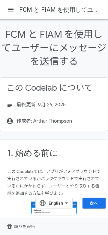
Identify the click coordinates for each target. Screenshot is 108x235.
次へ (94, 203)
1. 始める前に (32, 153)
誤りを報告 (20, 226)
